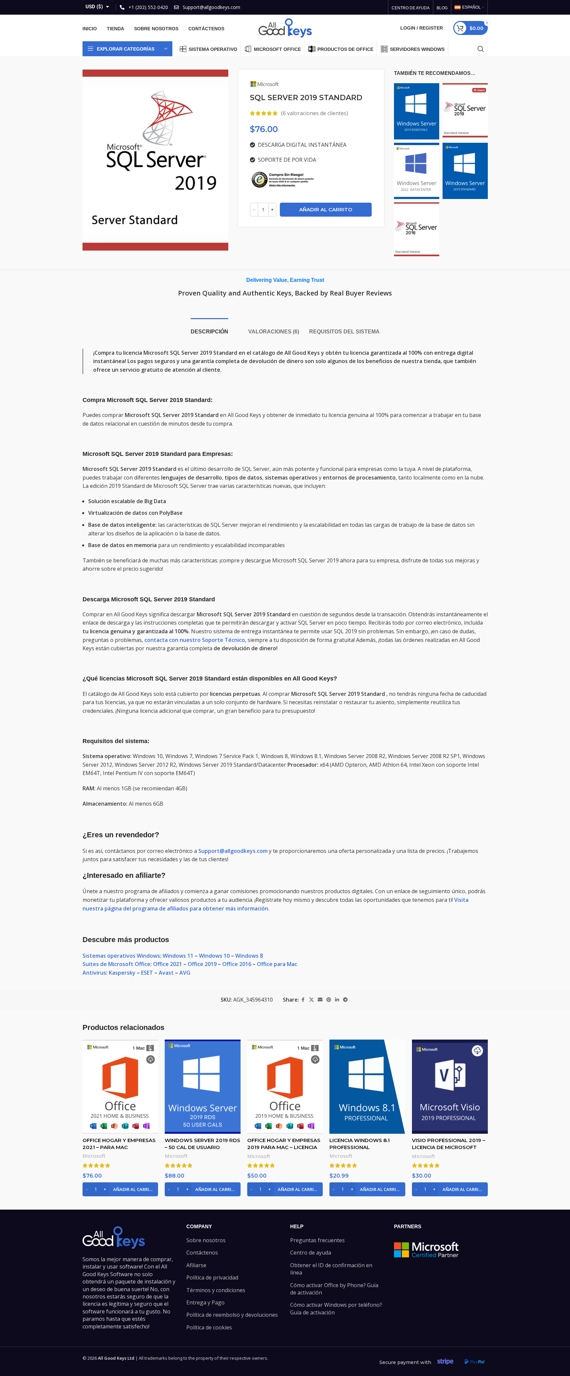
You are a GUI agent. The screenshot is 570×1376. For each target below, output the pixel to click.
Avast (166, 972)
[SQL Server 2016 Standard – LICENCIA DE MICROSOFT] (416, 228)
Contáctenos (202, 1252)
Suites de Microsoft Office (116, 964)
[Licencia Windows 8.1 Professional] (367, 1086)
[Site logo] (285, 27)
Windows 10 (214, 955)
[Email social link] (320, 999)
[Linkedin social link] (337, 999)
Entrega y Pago (205, 1302)
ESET (147, 972)
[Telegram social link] (345, 999)
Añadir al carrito (325, 209)
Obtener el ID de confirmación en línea (331, 1269)
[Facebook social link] (303, 999)
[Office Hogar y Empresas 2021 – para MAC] (120, 1086)
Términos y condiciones (215, 1290)
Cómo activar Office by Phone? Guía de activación (334, 1288)
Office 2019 (202, 964)
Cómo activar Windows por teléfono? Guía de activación (336, 1308)
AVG (184, 972)
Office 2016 (236, 964)
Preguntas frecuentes (317, 1240)
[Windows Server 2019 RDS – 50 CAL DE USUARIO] (203, 1086)
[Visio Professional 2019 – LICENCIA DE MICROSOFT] (450, 1086)
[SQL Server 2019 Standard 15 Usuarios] (465, 109)
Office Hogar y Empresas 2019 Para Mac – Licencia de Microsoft (283, 1147)
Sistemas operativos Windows (121, 955)
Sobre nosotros (206, 1240)
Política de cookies (209, 1327)
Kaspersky (122, 972)
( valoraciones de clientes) (314, 113)
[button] (120, 1189)
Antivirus (94, 972)
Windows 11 (178, 955)
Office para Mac (277, 964)
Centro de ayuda (310, 1252)
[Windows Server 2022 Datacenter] (416, 170)
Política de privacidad (212, 1277)
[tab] (209, 328)
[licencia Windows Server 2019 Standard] (465, 170)
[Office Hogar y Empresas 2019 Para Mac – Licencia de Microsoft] (285, 1086)
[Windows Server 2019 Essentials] (416, 110)
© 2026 (108, 1358)
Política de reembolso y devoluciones (232, 1314)
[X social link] (311, 999)
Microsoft (94, 1155)
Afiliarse (196, 1265)
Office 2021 (167, 964)
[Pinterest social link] (328, 999)
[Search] (481, 49)
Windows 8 (249, 955)
